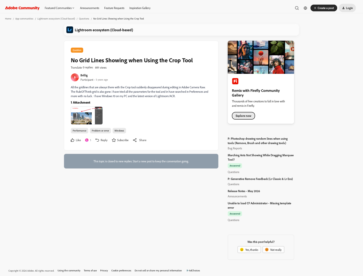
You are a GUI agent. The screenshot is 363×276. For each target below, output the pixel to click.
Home (8, 18)
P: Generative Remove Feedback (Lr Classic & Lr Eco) (260, 179)
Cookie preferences (121, 270)
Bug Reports (235, 148)
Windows (119, 130)
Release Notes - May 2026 (244, 191)
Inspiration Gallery (139, 8)
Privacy (104, 270)
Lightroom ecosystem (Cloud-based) (56, 18)
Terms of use (90, 270)
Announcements (89, 8)
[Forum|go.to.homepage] (22, 8)
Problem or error (100, 130)
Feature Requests (114, 8)
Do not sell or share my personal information (158, 270)
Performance (79, 130)
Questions (84, 18)
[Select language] (305, 8)
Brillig (84, 75)
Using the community (69, 270)
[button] (323, 8)
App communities (24, 18)
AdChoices (194, 270)
